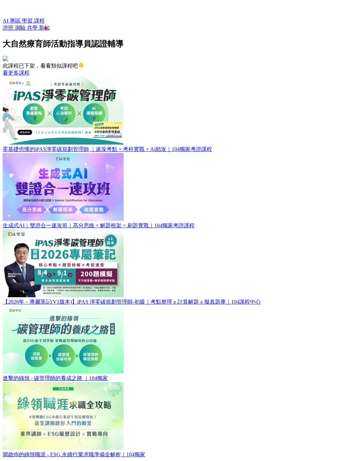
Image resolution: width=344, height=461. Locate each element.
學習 (28, 21)
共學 (33, 28)
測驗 (21, 28)
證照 (9, 28)
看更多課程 (16, 73)
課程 (39, 21)
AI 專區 (12, 21)
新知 (44, 28)
